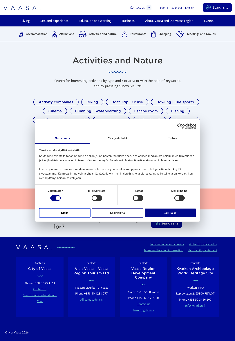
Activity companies (56, 102)
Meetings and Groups (201, 34)
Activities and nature (103, 34)
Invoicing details (143, 310)
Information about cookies (167, 244)
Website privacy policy (203, 244)
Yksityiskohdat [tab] (117, 138)
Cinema (55, 111)
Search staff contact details (40, 295)
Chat (40, 301)
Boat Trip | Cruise (127, 102)
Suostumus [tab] (62, 138)
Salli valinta (117, 212)
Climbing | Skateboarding (98, 111)
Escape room (146, 111)
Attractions (66, 34)
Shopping (165, 34)
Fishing (177, 111)
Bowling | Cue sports (175, 102)
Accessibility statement (202, 250)
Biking (92, 102)
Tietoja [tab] (172, 138)
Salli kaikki (170, 212)
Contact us (137, 8)
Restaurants (138, 34)
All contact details (91, 299)
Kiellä (64, 212)
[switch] (97, 198)
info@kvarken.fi (195, 305)
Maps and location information (163, 250)
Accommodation (37, 34)
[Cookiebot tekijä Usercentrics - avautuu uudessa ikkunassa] (180, 126)
